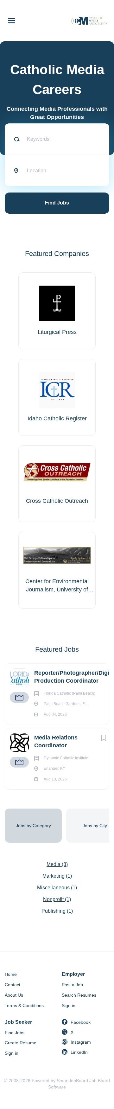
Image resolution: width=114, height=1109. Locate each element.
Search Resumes (79, 995)
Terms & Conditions (24, 1005)
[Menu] (11, 20)
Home (11, 974)
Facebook (81, 1022)
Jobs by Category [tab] (33, 825)
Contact (12, 984)
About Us (14, 995)
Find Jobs (57, 202)
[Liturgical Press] (57, 310)
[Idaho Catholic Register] (57, 397)
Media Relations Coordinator (56, 741)
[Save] (104, 737)
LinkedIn (79, 1052)
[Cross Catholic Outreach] (57, 483)
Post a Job (72, 984)
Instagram (81, 1042)
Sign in (68, 1005)
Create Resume (20, 1042)
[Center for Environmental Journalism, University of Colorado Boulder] (57, 570)
